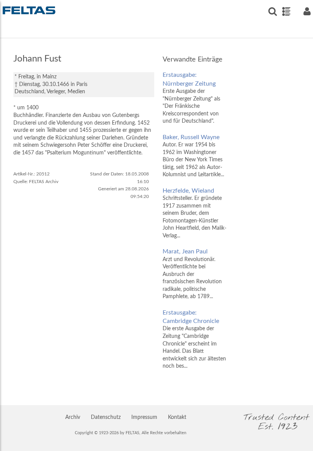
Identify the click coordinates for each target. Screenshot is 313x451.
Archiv (72, 417)
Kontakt (177, 417)
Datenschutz (106, 417)
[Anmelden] (307, 11)
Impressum (144, 417)
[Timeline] (286, 11)
